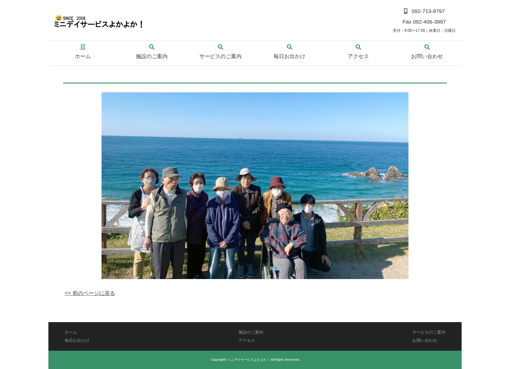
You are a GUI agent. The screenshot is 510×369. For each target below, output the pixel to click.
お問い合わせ (427, 56)
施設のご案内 (152, 56)
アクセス (358, 56)
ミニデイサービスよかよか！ (249, 359)
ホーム (83, 56)
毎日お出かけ (289, 56)
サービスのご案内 (220, 56)
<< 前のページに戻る (90, 293)
